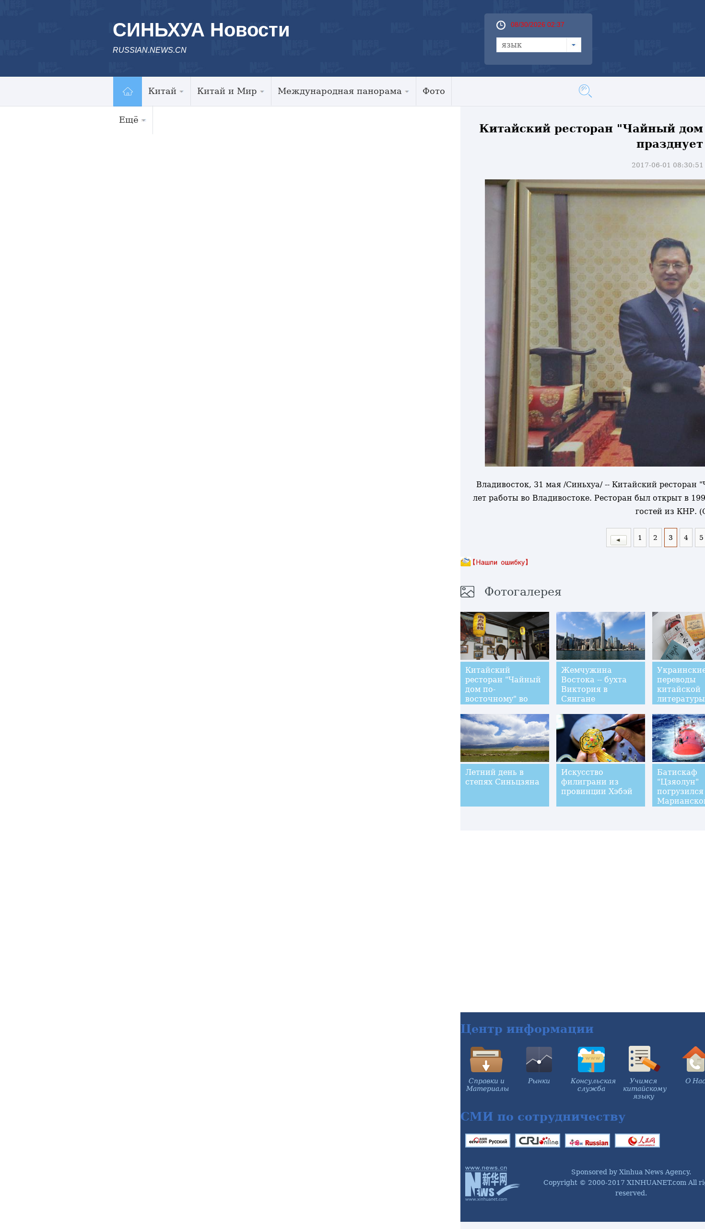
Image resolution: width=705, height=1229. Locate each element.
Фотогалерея (523, 591)
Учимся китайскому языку (645, 1088)
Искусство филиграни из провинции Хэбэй (597, 782)
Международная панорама (340, 91)
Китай (162, 91)
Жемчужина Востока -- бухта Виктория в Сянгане (594, 684)
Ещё (129, 120)
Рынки (539, 1081)
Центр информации (527, 1029)
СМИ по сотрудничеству (542, 1117)
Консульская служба (593, 1084)
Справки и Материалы (487, 1084)
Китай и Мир (227, 91)
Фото (434, 91)
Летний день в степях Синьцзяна (502, 777)
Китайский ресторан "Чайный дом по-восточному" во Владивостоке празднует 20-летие (503, 699)
